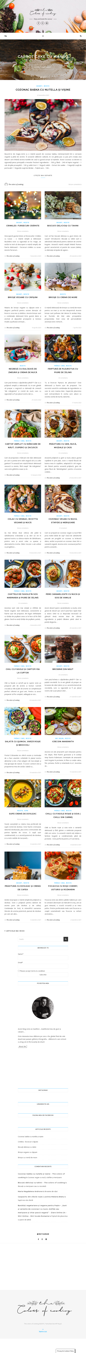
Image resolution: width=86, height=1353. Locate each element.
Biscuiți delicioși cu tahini (63, 226)
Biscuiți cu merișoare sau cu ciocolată (32, 1186)
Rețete (46, 51)
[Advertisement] (43, 1068)
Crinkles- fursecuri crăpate (22, 226)
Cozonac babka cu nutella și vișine (43, 89)
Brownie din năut (63, 669)
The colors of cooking (16, 184)
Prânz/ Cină (59, 366)
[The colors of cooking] (43, 12)
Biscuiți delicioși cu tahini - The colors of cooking (41, 1183)
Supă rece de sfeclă (25, 1200)
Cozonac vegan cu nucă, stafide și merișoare (45, 1177)
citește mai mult (43, 67)
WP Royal (58, 1324)
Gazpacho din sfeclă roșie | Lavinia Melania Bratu (41, 1197)
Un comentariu (63, 378)
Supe (26, 811)
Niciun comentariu (75, 184)
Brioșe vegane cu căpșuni (23, 297)
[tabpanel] (43, 59)
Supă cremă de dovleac (23, 814)
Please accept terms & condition (32, 971)
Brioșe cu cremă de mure (63, 297)
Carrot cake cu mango (43, 56)
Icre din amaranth (63, 741)
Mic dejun (59, 738)
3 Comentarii (63, 528)
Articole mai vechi (15, 931)
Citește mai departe (43, 175)
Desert (40, 51)
